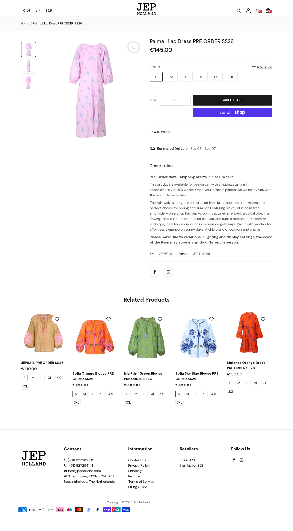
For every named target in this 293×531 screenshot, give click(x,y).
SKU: (153, 254)
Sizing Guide (137, 487)
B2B (48, 10)
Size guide (264, 67)
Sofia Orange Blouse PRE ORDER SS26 (93, 376)
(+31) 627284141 (80, 465)
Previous (42, 90)
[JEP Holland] (146, 10)
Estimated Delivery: (172, 148)
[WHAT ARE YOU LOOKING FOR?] (238, 10)
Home (25, 23)
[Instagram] (168, 272)
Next (139, 90)
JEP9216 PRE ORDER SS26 (42, 362)
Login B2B (187, 460)
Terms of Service (141, 481)
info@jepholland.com (84, 471)
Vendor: (184, 254)
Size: (155, 67)
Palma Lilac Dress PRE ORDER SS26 (192, 41)
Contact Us (137, 460)
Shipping (135, 471)
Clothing (31, 10)
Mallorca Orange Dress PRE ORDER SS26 (246, 365)
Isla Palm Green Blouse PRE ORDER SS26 (143, 376)
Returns (134, 476)
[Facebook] (154, 272)
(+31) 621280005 (80, 460)
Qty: (153, 100)
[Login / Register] (248, 10)
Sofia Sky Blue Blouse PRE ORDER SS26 (196, 376)
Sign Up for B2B (191, 465)
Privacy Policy (139, 465)
